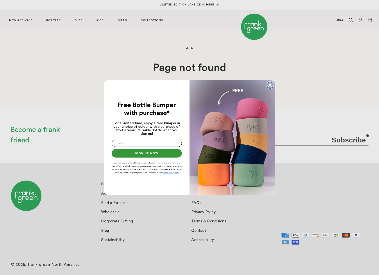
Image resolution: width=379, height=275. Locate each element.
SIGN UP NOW (146, 153)
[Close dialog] (270, 85)
